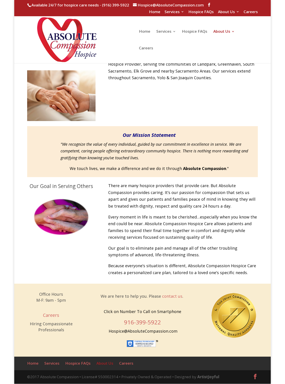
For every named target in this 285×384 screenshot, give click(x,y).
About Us (226, 12)
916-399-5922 (142, 322)
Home (154, 12)
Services (172, 12)
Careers (251, 12)
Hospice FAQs (201, 12)
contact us (172, 296)
